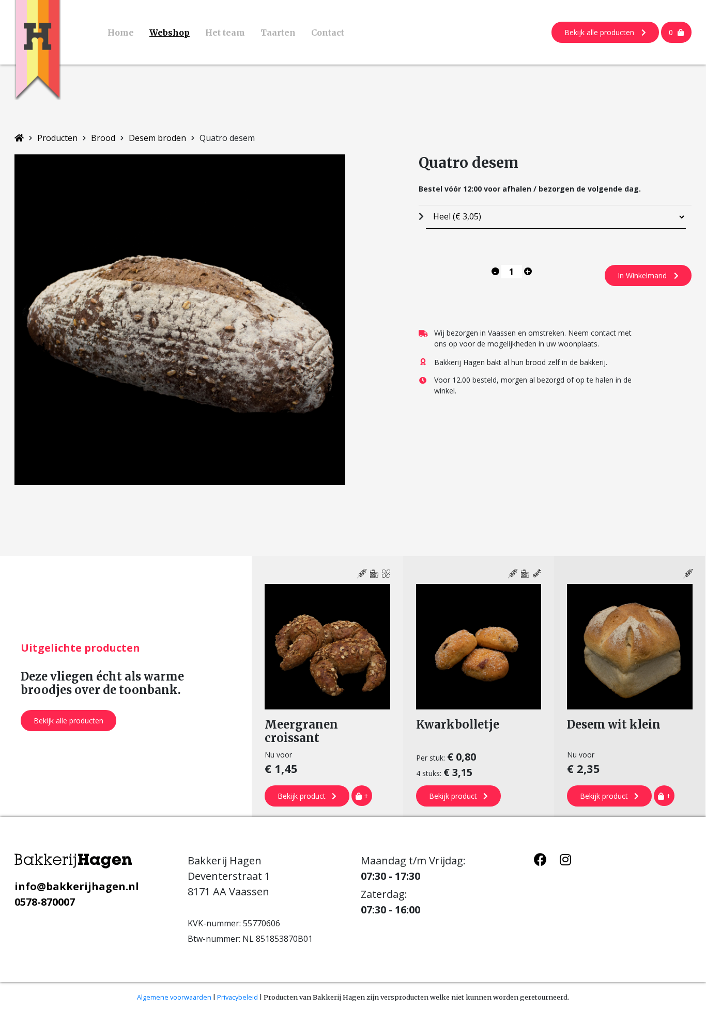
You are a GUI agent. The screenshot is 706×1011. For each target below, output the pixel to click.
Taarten (278, 32)
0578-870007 (44, 902)
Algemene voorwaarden (174, 997)
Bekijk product (303, 796)
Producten (57, 138)
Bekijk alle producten (600, 32)
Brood (103, 138)
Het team (225, 32)
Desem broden (157, 138)
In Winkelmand (643, 275)
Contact (327, 32)
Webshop (169, 32)
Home (121, 32)
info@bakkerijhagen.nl (76, 886)
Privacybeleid (237, 997)
